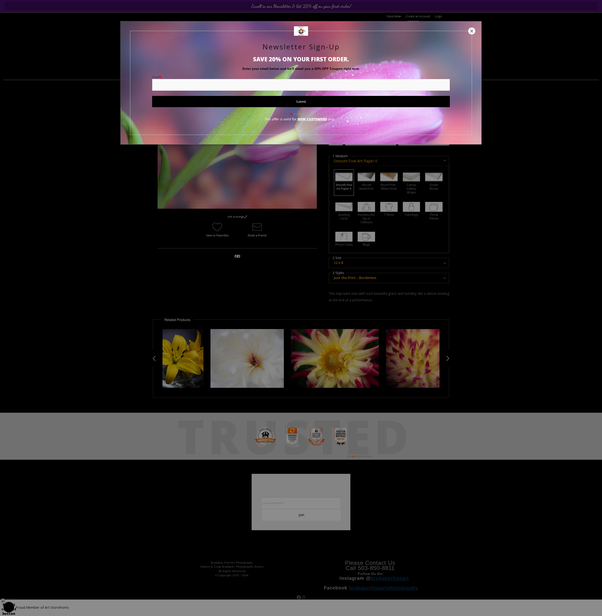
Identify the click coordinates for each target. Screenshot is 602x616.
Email (155, 77)
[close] (471, 31)
